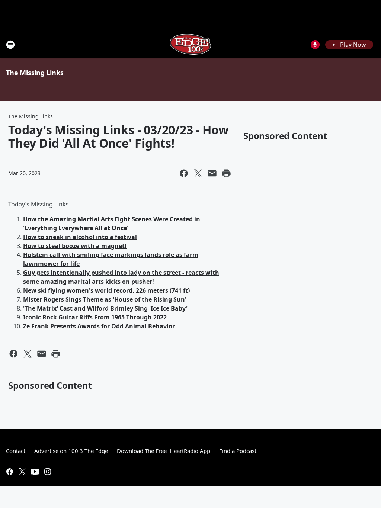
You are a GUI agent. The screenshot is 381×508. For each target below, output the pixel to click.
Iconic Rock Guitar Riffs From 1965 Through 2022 (95, 317)
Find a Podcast (237, 450)
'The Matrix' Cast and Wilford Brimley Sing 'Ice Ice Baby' (105, 308)
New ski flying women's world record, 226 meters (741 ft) (106, 290)
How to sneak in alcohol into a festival (80, 237)
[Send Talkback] (315, 44)
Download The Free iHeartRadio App (163, 450)
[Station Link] (190, 44)
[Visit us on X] (22, 471)
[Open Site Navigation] (10, 44)
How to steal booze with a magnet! (75, 246)
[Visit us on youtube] (35, 471)
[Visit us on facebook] (9, 471)
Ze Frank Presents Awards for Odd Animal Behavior (99, 326)
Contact (15, 450)
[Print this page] (226, 173)
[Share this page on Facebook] (184, 173)
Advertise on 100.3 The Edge (71, 450)
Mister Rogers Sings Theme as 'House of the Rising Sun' (104, 299)
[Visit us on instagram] (47, 471)
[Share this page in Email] (212, 173)
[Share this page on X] (198, 173)
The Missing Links (35, 72)
